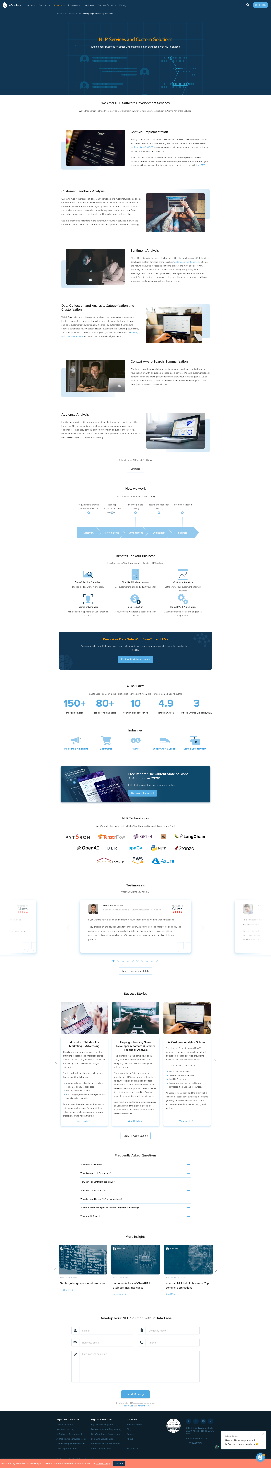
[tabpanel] (135, 926)
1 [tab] (113, 961)
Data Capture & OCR (66, 1448)
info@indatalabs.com (196, 1438)
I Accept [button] (119, 1463)
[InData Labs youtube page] (203, 1421)
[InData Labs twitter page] (210, 1421)
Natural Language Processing (70, 1443)
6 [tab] (137, 961)
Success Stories (134, 1424)
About (130, 1439)
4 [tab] (128, 961)
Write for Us (132, 1448)
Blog (129, 1429)
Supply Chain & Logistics (165, 748)
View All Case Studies (136, 1135)
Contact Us (260, 5)
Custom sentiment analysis (186, 262)
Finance (136, 748)
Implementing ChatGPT (142, 147)
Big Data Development (102, 1424)
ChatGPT (200, 165)
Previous (69, 928)
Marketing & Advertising (76, 748)
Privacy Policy (143, 1406)
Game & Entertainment (194, 748)
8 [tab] (147, 961)
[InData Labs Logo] (12, 5)
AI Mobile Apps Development (71, 1439)
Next (202, 928)
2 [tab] (118, 961)
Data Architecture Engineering (106, 1429)
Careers (130, 1434)
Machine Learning (65, 1429)
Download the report (142, 793)
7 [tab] (142, 961)
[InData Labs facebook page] (188, 1421)
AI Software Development (69, 1434)
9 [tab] (152, 961)
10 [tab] (157, 961)
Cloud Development (101, 1448)
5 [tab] (133, 961)
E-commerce (106, 748)
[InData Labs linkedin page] (196, 1421)
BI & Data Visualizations (102, 1439)
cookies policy (103, 1463)
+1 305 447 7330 (194, 1443)
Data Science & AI (65, 1424)
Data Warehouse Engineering (105, 1434)
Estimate (135, 468)
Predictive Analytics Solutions (105, 1443)
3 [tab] (123, 961)
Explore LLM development (135, 659)
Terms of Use (127, 1406)
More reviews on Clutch (135, 971)
